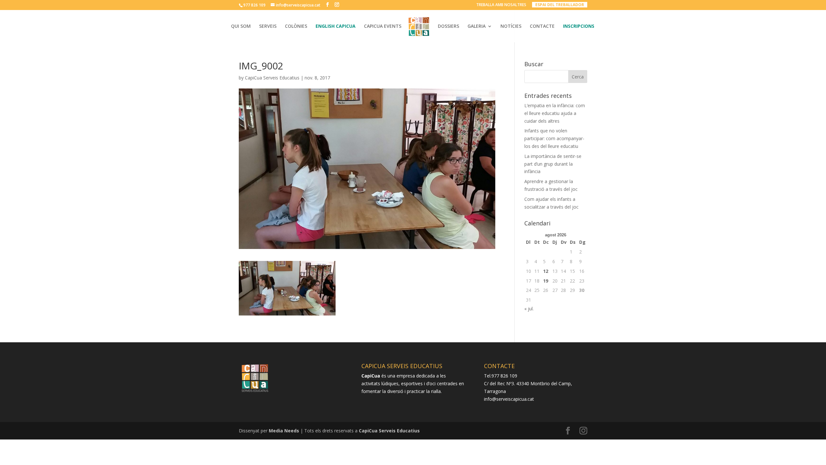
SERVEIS (268, 26)
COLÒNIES (296, 26)
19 (545, 281)
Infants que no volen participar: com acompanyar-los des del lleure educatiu (554, 138)
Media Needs (284, 431)
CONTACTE (542, 26)
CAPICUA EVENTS (382, 26)
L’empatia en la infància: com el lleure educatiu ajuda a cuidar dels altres (554, 113)
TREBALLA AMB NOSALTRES (501, 5)
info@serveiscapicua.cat (509, 399)
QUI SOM (241, 26)
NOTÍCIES (510, 26)
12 (545, 271)
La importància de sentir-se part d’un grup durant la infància (552, 164)
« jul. (529, 308)
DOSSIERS (448, 26)
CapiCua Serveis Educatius (272, 78)
